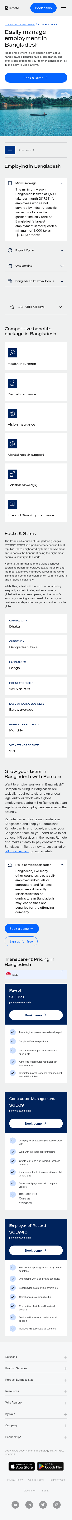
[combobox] (36, 974)
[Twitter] (43, 1505)
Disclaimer (30, 1490)
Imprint (45, 1490)
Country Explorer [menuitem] (20, 24)
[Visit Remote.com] (12, 8)
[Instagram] (57, 1505)
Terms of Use (57, 1479)
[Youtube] (15, 1505)
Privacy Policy (15, 1479)
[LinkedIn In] (29, 1505)
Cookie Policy (36, 1479)
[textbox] (36, 974)
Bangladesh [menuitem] (48, 24)
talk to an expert (17, 851)
